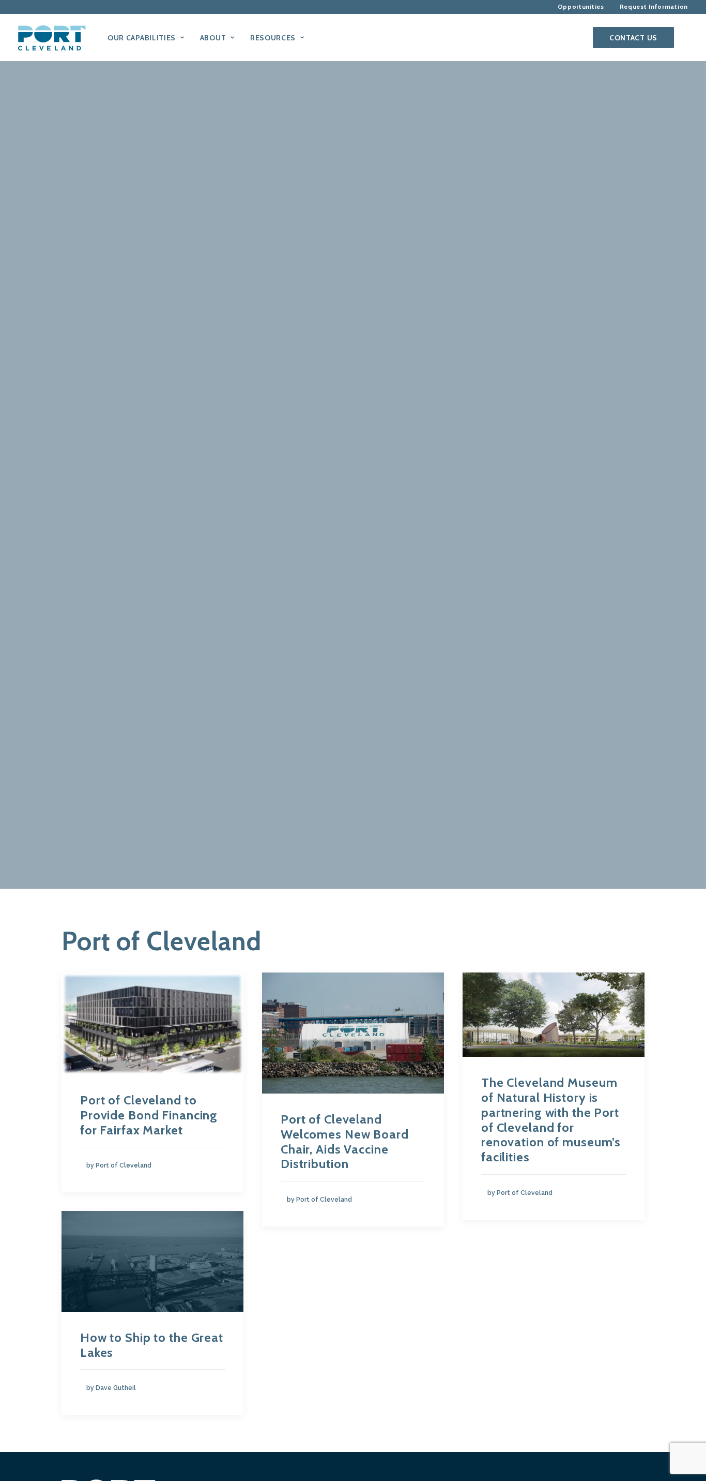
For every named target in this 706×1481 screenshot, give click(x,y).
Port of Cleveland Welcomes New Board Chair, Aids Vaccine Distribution (345, 1141)
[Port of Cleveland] (57, 37)
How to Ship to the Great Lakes (151, 1345)
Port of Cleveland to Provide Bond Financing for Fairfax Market (149, 1115)
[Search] (683, 37)
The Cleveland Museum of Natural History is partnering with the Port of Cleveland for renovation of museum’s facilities (551, 1119)
